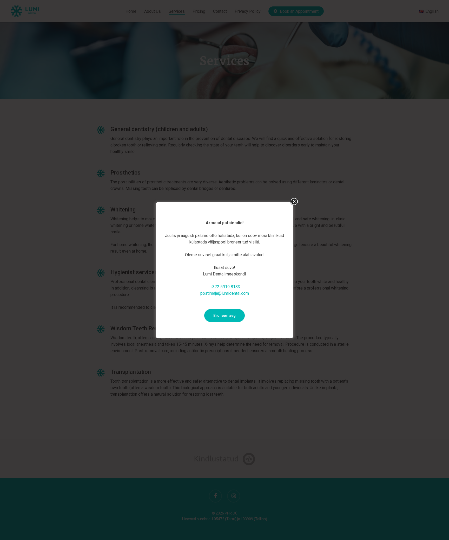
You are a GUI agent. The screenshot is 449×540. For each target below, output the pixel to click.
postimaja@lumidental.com (224, 293)
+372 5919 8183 (225, 286)
